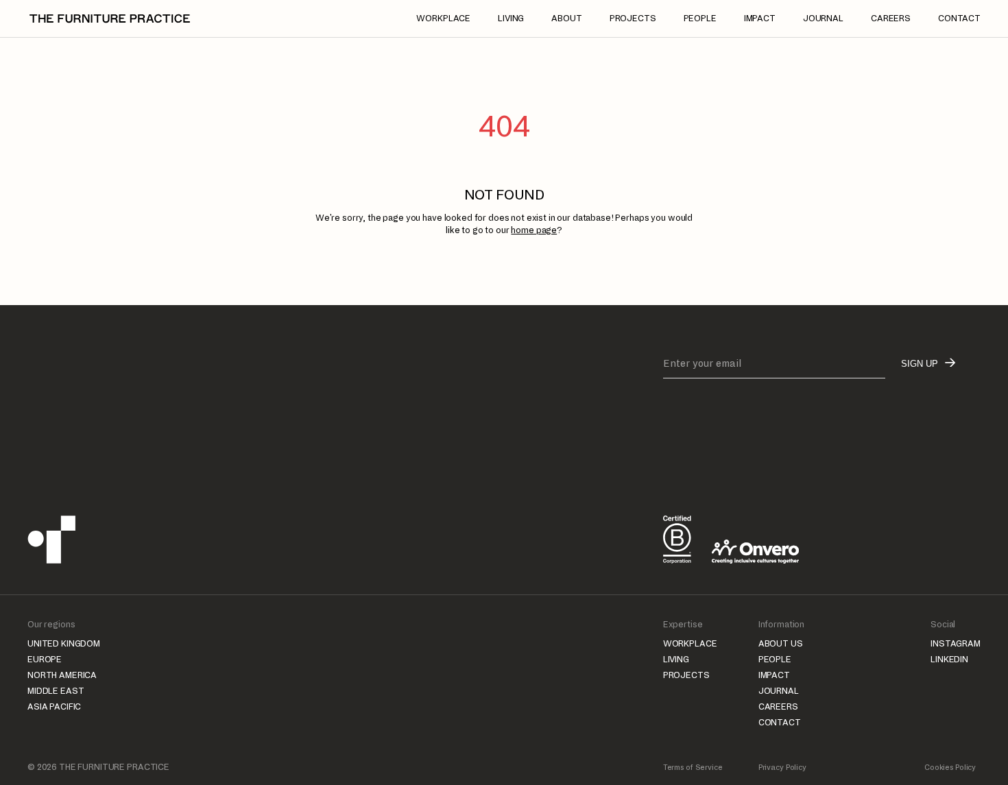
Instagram (956, 644)
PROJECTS (686, 675)
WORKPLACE (690, 644)
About (566, 18)
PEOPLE (774, 659)
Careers (891, 18)
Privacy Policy (782, 767)
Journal (823, 18)
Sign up (919, 364)
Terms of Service (693, 767)
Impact (760, 18)
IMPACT (774, 675)
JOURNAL (778, 691)
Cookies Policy (950, 767)
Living (511, 18)
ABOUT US (780, 644)
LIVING (676, 659)
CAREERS (778, 707)
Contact (959, 18)
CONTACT (779, 722)
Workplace (443, 18)
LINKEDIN (949, 659)
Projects (633, 18)
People (700, 18)
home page (534, 230)
